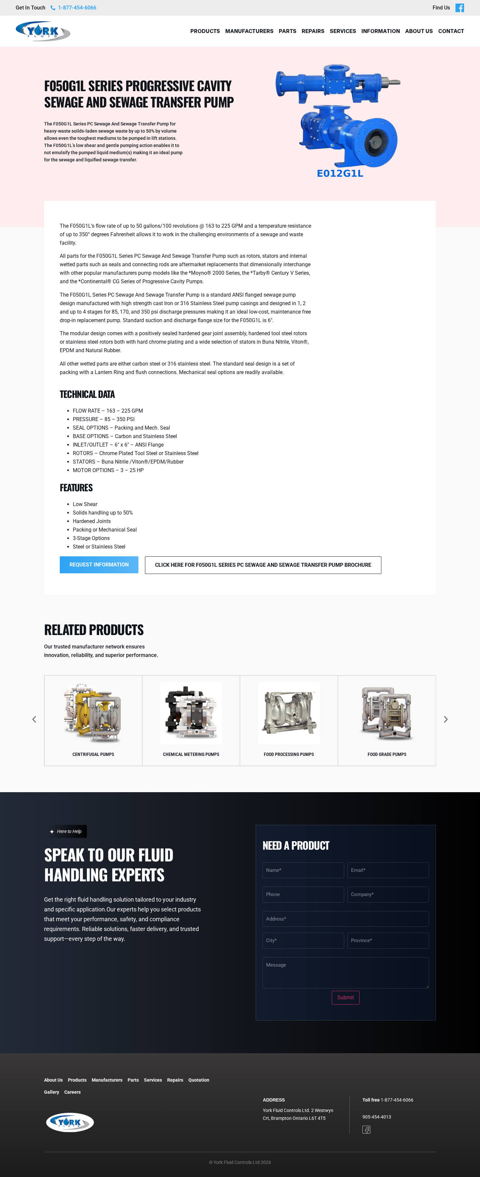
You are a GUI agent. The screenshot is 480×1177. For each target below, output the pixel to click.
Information (380, 31)
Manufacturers (249, 31)
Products (205, 31)
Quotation (198, 1080)
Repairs (313, 31)
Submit (345, 997)
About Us (419, 31)
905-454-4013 (376, 1117)
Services (343, 31)
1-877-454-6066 (397, 1100)
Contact (451, 31)
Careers (72, 1092)
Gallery (51, 1092)
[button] (34, 718)
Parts (287, 31)
